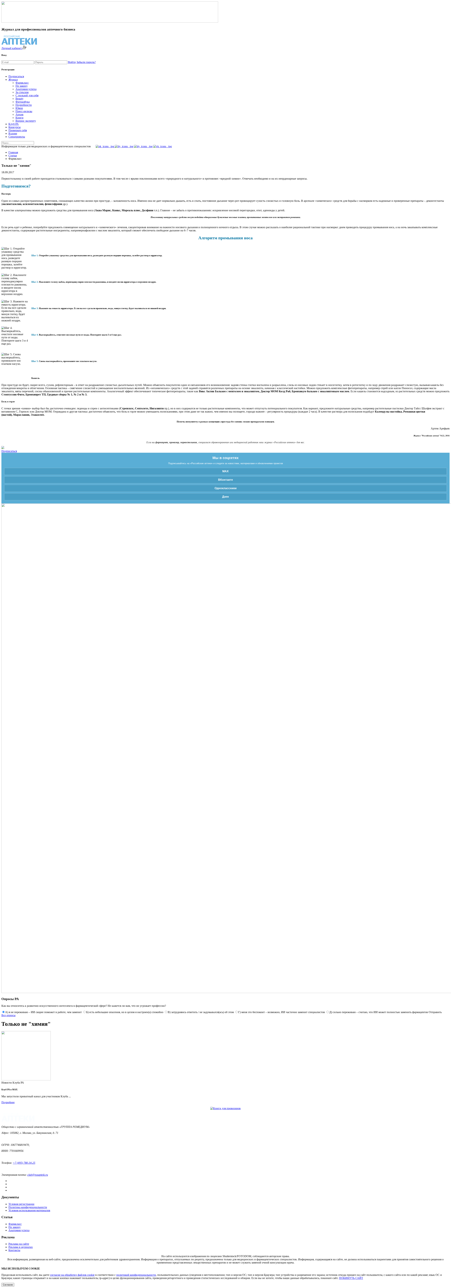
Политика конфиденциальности (27, 1207)
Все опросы (8, 1015)
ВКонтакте (225, 479)
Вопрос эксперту (26, 120)
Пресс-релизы (24, 111)
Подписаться (16, 76)
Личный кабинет (12, 48)
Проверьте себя (17, 130)
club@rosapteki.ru (37, 1174)
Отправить (435, 1012)
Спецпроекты (16, 136)
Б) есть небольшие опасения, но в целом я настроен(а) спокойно (124, 1012)
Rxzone (12, 133)
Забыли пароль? (86, 62)
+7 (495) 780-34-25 (24, 1162)
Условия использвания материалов (29, 1210)
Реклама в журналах (20, 1247)
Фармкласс (22, 82)
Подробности (24, 104)
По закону (22, 85)
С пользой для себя (27, 95)
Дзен (225, 496)
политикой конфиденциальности (136, 1274)
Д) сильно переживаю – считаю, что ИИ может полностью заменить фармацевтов (378, 1012)
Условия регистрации (21, 1204)
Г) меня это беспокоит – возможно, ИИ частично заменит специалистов (281, 1012)
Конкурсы (14, 127)
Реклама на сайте (18, 1243)
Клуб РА (13, 123)
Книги (19, 117)
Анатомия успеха (26, 89)
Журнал (13, 79)
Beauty (19, 98)
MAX (225, 471)
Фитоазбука (23, 101)
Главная (13, 152)
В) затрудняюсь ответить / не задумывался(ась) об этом (201, 1012)
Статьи (12, 155)
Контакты (14, 1250)
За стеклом (22, 92)
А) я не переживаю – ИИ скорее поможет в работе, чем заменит (43, 1012)
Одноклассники (226, 488)
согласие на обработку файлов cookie (72, 1274)
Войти (72, 62)
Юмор (19, 108)
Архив (19, 114)
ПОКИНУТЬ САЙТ (351, 1278)
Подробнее (8, 1102)
